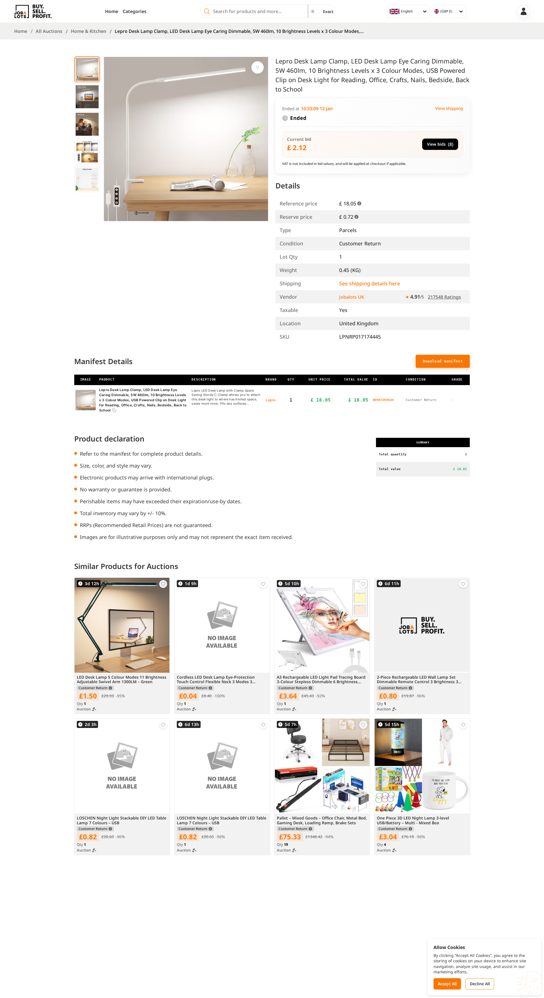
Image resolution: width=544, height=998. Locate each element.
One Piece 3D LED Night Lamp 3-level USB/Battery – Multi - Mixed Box (413, 820)
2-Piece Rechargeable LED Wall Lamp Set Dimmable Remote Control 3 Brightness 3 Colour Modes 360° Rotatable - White (417, 680)
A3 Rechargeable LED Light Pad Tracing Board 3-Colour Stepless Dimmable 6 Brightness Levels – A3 (321, 680)
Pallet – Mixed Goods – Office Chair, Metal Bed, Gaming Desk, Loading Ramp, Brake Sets (322, 820)
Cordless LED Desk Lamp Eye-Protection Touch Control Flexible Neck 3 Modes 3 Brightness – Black (216, 680)
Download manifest (443, 361)
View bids (440, 144)
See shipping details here (369, 283)
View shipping (449, 108)
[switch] (315, 11)
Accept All (447, 983)
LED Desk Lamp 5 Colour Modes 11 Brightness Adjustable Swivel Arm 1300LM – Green (121, 680)
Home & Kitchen (88, 31)
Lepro (270, 400)
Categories (134, 11)
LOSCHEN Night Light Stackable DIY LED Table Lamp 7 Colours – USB (121, 820)
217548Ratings (444, 297)
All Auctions (49, 31)
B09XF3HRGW (383, 400)
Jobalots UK (351, 297)
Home (111, 11)
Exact (328, 11)
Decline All (480, 983)
